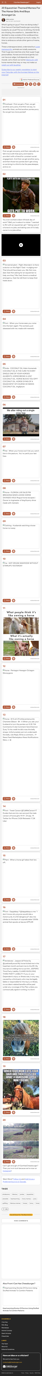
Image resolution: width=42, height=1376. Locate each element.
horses (25, 1203)
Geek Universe (6, 1333)
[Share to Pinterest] (34, 84)
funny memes (26, 1199)
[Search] (5, 2)
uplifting (5, 1203)
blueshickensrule (35, 147)
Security (32, 1373)
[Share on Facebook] (26, 84)
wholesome (6, 1194)
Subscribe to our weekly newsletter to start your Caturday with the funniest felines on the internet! (20, 72)
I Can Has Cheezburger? (21, 2)
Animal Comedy (7, 1330)
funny (31, 1203)
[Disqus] (21, 1252)
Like (6, 1209)
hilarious (14, 1194)
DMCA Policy (37, 1373)
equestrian (30, 1194)
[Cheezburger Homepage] (21, 1366)
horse (37, 1203)
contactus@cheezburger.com (12, 1362)
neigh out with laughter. (11, 65)
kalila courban (10, 19)
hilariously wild (32, 60)
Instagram (7, 1171)
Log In (38, 2)
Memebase (5, 1328)
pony (35, 1199)
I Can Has (5, 1322)
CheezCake (5, 1336)
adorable (5, 1199)
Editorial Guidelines (8, 1349)
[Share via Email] (38, 84)
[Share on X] (30, 84)
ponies (22, 1194)
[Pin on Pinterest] (13, 147)
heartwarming (15, 1199)
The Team (5, 1344)
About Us (5, 1346)
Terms (22, 1373)
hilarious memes (15, 1203)
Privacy (27, 1373)
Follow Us (17, 1179)
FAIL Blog (5, 1325)
